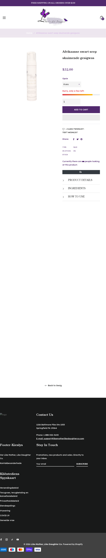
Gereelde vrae (7, 520)
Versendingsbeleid (9, 488)
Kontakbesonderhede (11, 463)
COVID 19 (4, 515)
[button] (81, 117)
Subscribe (82, 464)
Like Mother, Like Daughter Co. (46, 544)
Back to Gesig (54, 385)
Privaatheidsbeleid (9, 501)
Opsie (65, 78)
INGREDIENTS (76, 188)
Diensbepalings (7, 505)
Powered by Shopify (73, 544)
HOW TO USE (76, 196)
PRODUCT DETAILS (79, 180)
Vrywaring (5, 510)
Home (29, 33)
